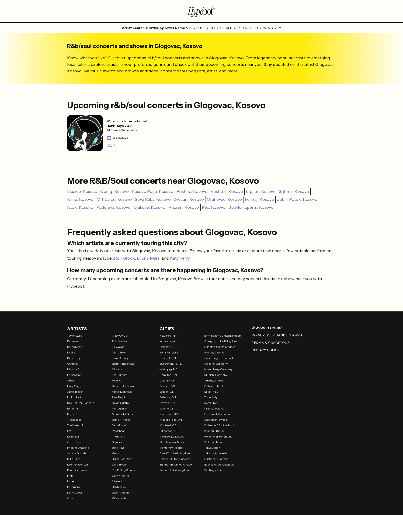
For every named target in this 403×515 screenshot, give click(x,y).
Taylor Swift (74, 335)
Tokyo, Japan (212, 447)
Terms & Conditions (271, 343)
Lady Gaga (74, 386)
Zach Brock (124, 258)
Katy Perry (179, 258)
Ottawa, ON (167, 403)
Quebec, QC (167, 386)
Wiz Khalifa (119, 498)
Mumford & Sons (122, 414)
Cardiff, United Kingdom (175, 453)
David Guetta (120, 403)
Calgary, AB (167, 380)
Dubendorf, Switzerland (219, 425)
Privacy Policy (266, 350)
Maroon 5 (73, 369)
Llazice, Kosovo (82, 191)
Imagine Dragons (78, 447)
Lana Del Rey (120, 358)
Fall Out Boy (119, 408)
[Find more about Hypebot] (201, 11)
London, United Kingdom (175, 459)
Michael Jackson (77, 464)
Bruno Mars (148, 258)
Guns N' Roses (121, 419)
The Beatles (74, 419)
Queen (71, 498)
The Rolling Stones (123, 470)
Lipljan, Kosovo (261, 191)
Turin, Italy (210, 397)
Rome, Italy (211, 403)
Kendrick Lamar (77, 470)
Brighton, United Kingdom (220, 347)
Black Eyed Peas (122, 459)
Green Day (74, 442)
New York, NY (168, 335)
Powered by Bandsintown (277, 335)
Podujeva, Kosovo (113, 207)
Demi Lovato (119, 425)
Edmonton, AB (168, 431)
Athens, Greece (213, 380)
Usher (71, 481)
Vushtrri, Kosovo (227, 191)
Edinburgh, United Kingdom (177, 464)
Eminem (72, 341)
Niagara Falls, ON (171, 419)
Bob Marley (119, 487)
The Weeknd (75, 425)
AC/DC (116, 380)
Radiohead (118, 431)
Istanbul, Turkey (214, 431)
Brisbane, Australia (216, 459)
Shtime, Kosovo (294, 191)
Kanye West (74, 492)
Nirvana (117, 369)
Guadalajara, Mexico (173, 442)
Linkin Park (74, 397)
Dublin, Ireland (213, 386)
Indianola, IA (167, 341)
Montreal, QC (168, 425)
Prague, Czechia (214, 352)
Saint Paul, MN (169, 352)
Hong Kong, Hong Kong (218, 436)
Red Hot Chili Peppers (80, 403)
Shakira (117, 442)
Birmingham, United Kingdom (223, 335)
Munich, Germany (215, 375)
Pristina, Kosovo (192, 191)
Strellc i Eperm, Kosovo (251, 207)
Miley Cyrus (119, 335)
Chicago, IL (166, 347)
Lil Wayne (118, 347)
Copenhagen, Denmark (219, 358)
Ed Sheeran (74, 375)
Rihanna (72, 408)
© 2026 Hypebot (268, 328)
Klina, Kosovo (80, 199)
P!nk (70, 475)
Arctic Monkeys (122, 391)
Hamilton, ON (168, 375)
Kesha (116, 453)
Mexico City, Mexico (172, 436)
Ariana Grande (76, 453)
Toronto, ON (167, 408)
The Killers (118, 436)
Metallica (73, 436)
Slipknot (117, 481)
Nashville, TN (168, 358)
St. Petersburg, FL (171, 363)
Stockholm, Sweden (216, 419)
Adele (70, 380)
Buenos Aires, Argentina (219, 464)
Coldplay (72, 363)
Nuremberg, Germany (218, 369)
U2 (69, 431)
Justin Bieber (75, 391)
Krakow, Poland (214, 408)
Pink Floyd (118, 397)
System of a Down (123, 386)
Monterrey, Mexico (171, 447)
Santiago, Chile (213, 470)
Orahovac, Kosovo (224, 199)
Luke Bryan (119, 464)
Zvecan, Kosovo (189, 199)
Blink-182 (118, 447)
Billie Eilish (73, 459)
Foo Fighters (119, 375)
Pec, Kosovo (214, 207)
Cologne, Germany (216, 363)
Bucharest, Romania (217, 414)
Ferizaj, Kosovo (259, 199)
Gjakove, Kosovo (149, 207)
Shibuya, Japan (213, 442)
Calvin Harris (120, 475)
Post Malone (119, 341)
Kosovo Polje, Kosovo (152, 191)
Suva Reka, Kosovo (153, 199)
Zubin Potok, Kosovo (297, 199)
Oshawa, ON (168, 397)
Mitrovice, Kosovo (114, 199)
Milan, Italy (211, 391)
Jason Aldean (120, 492)
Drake (71, 352)
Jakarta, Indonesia (215, 453)
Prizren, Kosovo (183, 207)
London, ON (167, 391)
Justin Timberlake (123, 363)
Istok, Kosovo (80, 207)
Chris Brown (119, 352)
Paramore (73, 487)
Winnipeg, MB (168, 369)
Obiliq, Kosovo (114, 191)
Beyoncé (72, 414)
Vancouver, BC (169, 414)
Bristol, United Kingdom (174, 470)
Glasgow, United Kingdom (220, 341)
